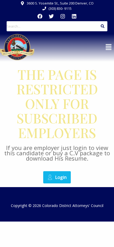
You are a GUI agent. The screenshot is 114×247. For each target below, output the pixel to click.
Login (61, 177)
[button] (108, 47)
